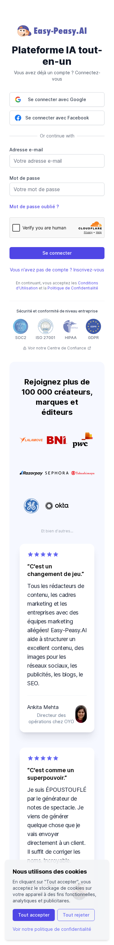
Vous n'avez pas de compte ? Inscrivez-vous (57, 269)
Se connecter (57, 253)
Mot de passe (25, 178)
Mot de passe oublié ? (34, 206)
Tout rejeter (76, 915)
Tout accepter (33, 915)
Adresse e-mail (26, 149)
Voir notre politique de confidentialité (52, 929)
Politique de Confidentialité (73, 288)
